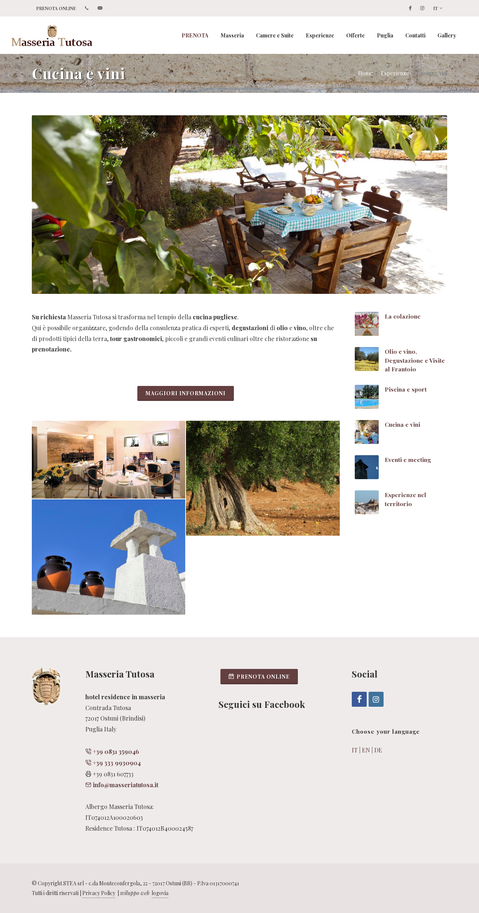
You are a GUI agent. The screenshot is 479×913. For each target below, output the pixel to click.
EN (366, 750)
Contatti (415, 35)
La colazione (403, 316)
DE (378, 750)
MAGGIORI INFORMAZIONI (186, 393)
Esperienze (395, 73)
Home (365, 73)
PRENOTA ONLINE (56, 8)
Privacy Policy (98, 893)
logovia (160, 893)
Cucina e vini (402, 424)
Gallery (446, 35)
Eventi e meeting (408, 459)
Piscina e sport (406, 389)
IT (435, 8)
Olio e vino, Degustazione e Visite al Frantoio (415, 360)
